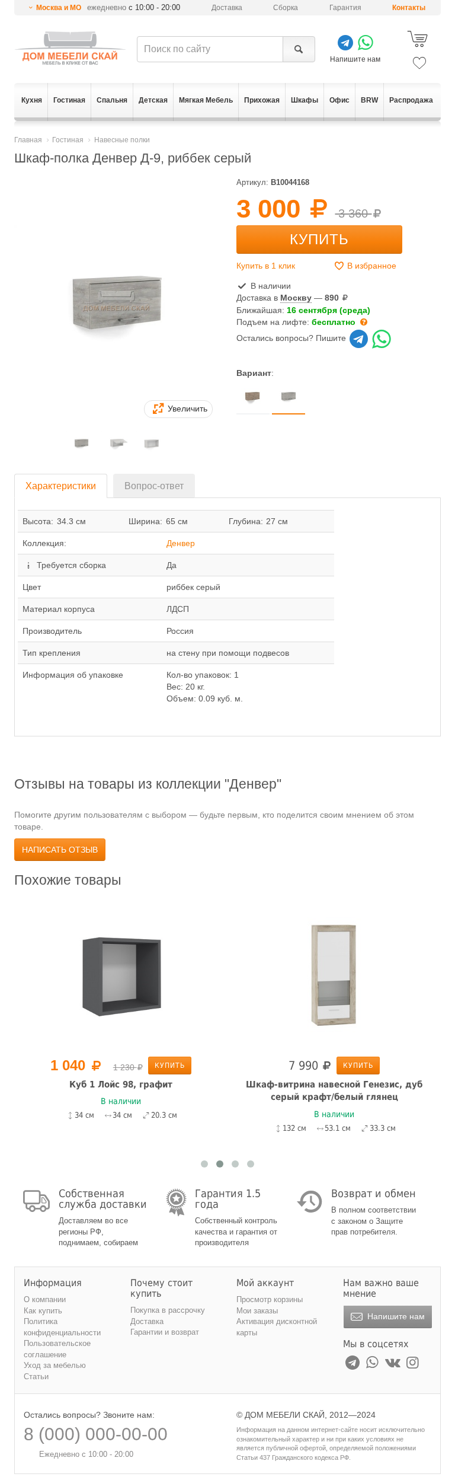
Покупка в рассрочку (167, 1310)
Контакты (408, 8)
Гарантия (345, 8)
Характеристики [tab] (60, 486)
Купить (319, 239)
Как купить (43, 1310)
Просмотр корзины (269, 1299)
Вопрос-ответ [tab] (154, 486)
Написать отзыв (60, 849)
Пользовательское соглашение (57, 1349)
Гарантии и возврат (164, 1332)
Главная (28, 140)
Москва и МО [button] (58, 8)
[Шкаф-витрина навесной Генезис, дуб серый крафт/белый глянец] (144, 973)
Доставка (227, 8)
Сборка (285, 8)
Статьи (36, 1376)
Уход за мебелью (55, 1365)
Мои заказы (257, 1310)
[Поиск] (299, 49)
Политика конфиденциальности (62, 1327)
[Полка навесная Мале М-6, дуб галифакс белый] (358, 973)
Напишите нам (395, 1316)
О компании (45, 1299)
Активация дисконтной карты (276, 1327)
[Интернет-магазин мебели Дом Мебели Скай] (70, 48)
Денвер (180, 543)
